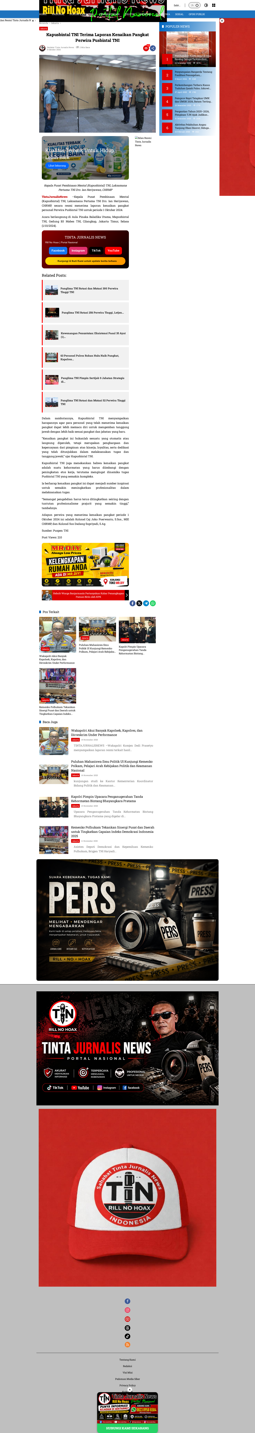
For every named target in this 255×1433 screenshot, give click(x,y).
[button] (197, 5)
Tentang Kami (127, 1359)
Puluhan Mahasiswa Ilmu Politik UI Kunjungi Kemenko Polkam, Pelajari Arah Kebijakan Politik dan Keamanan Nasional (97, 648)
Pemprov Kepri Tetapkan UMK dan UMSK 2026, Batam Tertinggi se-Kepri (194, 99)
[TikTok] (127, 1336)
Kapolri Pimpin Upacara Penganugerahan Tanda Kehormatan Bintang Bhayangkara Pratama (132, 650)
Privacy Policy (128, 1385)
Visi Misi (128, 1372)
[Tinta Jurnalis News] (103, 5)
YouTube (113, 250)
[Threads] (127, 1328)
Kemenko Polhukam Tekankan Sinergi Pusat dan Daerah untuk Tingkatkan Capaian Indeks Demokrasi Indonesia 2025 (57, 710)
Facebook (58, 250)
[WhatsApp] (153, 603)
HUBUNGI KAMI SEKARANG (127, 1428)
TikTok (96, 250)
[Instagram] (127, 1310)
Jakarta (43, 28)
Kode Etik (127, 1391)
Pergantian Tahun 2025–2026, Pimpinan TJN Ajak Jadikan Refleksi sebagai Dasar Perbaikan (193, 113)
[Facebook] (132, 603)
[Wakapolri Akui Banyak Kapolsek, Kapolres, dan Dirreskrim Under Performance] (57, 635)
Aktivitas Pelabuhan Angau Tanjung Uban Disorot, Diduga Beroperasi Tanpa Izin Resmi (192, 126)
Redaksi (127, 1366)
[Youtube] (127, 1319)
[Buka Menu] (214, 5)
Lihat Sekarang (57, 165)
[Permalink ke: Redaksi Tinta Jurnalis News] (43, 48)
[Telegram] (146, 603)
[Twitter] (139, 603)
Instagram (78, 250)
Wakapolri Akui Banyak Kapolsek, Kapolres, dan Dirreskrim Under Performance (57, 659)
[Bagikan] (153, 48)
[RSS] (127, 1344)
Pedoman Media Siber (127, 1379)
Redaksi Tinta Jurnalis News (60, 47)
